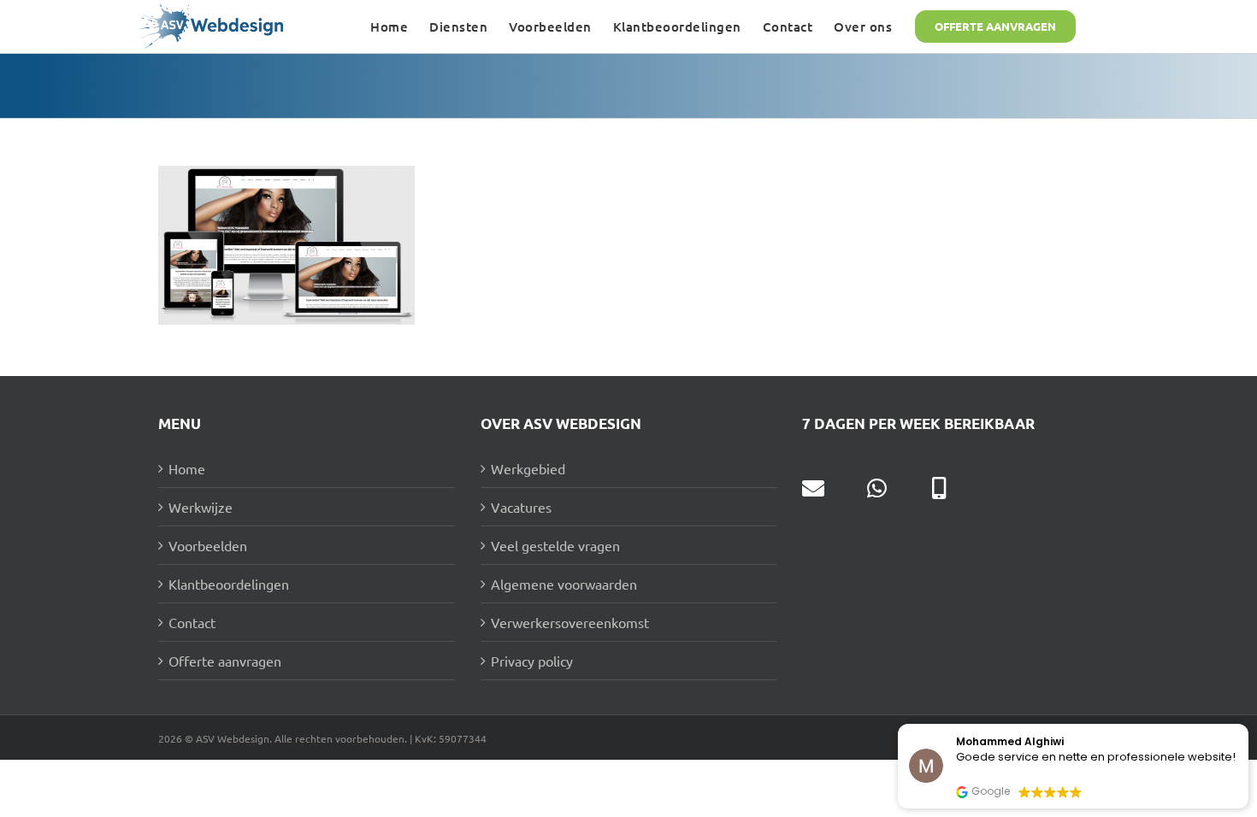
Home (186, 468)
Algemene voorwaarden (564, 583)
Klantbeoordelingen (228, 583)
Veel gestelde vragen (555, 545)
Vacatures (521, 506)
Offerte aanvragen (224, 660)
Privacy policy (532, 660)
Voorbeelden (207, 545)
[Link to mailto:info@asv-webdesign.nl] (813, 488)
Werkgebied (528, 468)
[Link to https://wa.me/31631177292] (877, 488)
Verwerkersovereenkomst (570, 622)
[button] (1247, 724)
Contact (191, 622)
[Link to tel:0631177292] (939, 488)
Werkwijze (200, 506)
